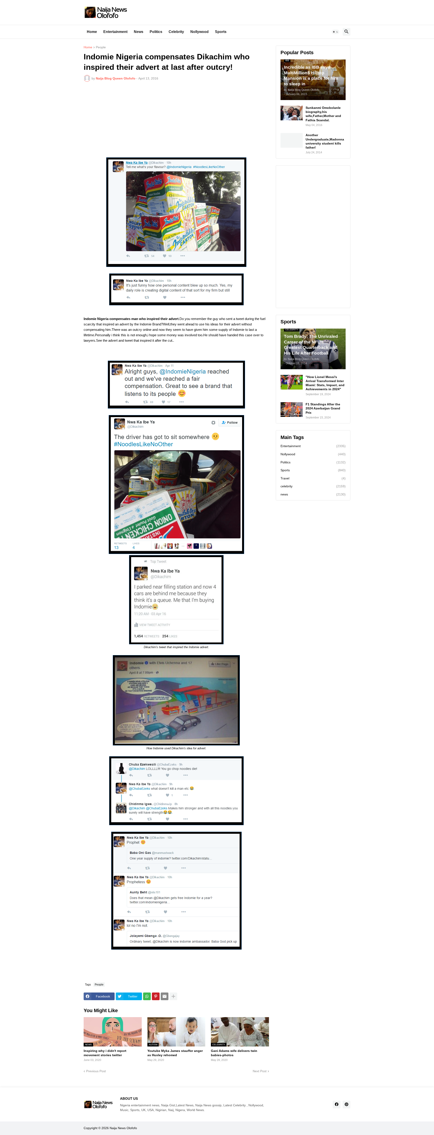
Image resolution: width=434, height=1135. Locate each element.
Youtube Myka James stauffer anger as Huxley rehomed (175, 1053)
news (313, 494)
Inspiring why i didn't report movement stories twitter (105, 1053)
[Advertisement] (176, 119)
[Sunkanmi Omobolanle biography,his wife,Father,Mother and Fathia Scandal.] (292, 113)
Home (92, 32)
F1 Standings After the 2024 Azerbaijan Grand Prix (323, 408)
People (101, 47)
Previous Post (96, 1071)
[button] (335, 32)
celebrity (313, 486)
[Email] (164, 996)
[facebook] (336, 1104)
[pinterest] (346, 1104)
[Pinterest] (156, 996)
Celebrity (176, 32)
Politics (156, 32)
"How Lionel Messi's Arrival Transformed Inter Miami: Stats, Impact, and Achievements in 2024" (325, 383)
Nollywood (199, 32)
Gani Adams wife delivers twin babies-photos (234, 1053)
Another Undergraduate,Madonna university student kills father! (325, 141)
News (138, 32)
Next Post (260, 1071)
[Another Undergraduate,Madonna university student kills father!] (292, 140)
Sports (220, 32)
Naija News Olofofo (123, 1128)
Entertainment (115, 32)
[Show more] (173, 996)
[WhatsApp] (147, 996)
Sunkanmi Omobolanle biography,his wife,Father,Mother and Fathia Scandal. (323, 114)
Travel (313, 478)
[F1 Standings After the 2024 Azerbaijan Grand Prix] (292, 409)
